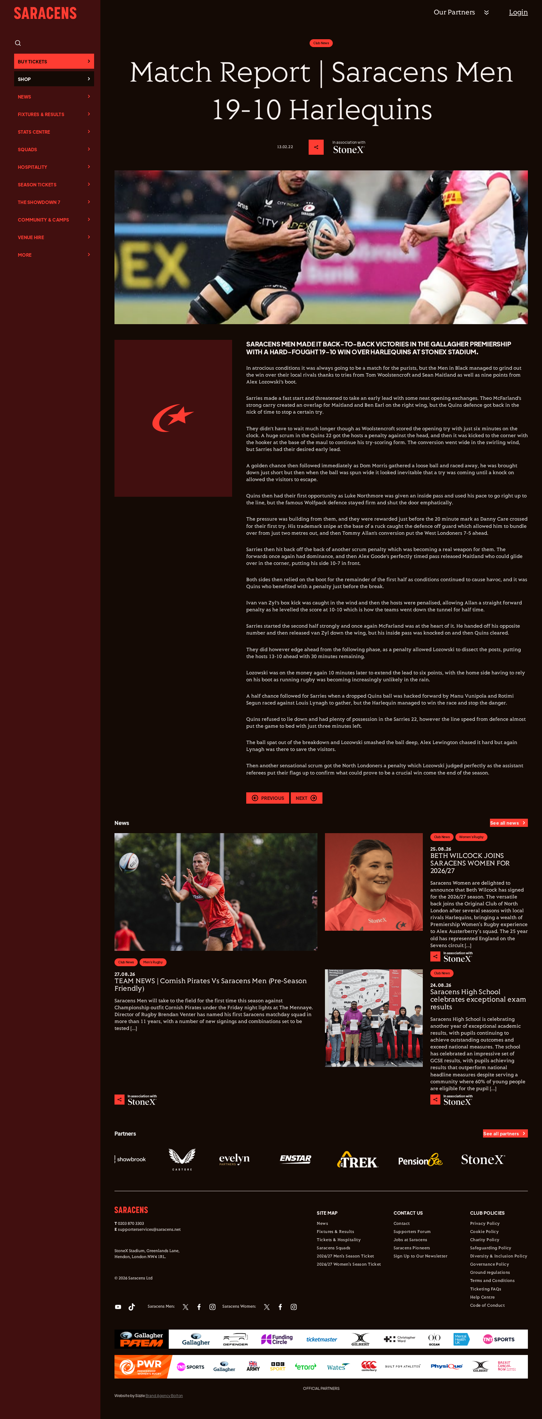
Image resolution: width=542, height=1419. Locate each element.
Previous (272, 798)
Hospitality (32, 167)
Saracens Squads (333, 1248)
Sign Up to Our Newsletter (421, 1256)
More (24, 255)
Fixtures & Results (41, 114)
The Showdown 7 (39, 202)
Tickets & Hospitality (339, 1240)
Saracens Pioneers (412, 1248)
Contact (402, 1224)
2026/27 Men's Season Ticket (345, 1256)
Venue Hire (31, 237)
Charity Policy (485, 1240)
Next (301, 798)
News (24, 96)
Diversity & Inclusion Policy (499, 1256)
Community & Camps (43, 219)
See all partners (501, 1133)
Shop (24, 79)
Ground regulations (490, 1273)
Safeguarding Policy (491, 1248)
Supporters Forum (412, 1232)
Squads (27, 149)
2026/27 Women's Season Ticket (349, 1264)
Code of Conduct (487, 1306)
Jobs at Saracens (411, 1240)
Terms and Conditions (492, 1281)
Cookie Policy (484, 1232)
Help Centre (482, 1297)
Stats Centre (34, 132)
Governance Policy (489, 1264)
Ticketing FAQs (486, 1289)
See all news (504, 823)
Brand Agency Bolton (164, 1395)
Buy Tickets (32, 61)
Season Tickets (37, 184)
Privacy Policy (485, 1224)
